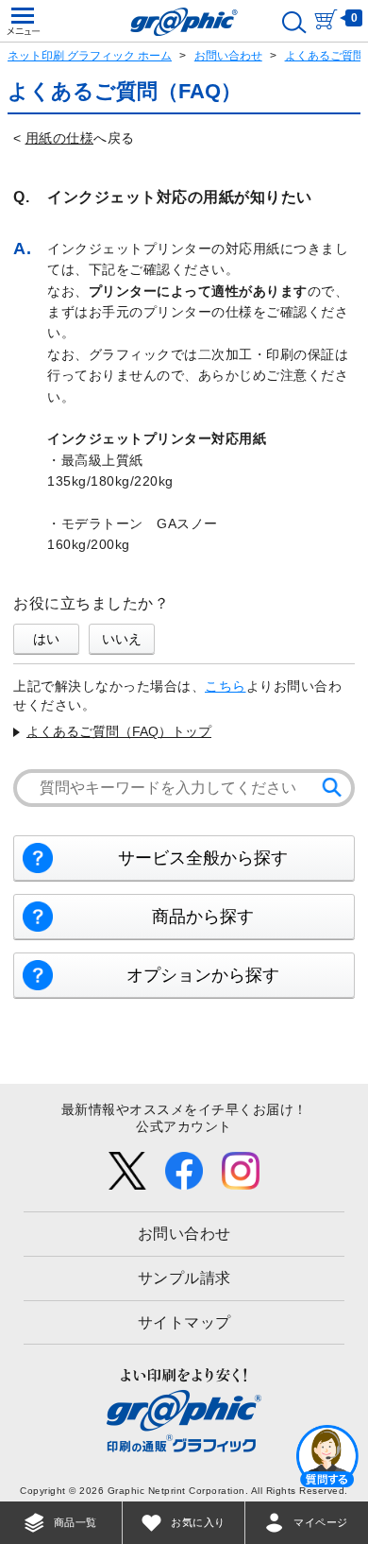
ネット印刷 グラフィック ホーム (90, 55)
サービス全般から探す (203, 858)
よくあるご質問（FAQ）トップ (118, 731)
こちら (225, 686)
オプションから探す (202, 975)
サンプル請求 (184, 1278)
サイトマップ (184, 1322)
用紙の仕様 (59, 138)
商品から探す (203, 916)
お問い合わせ (228, 55)
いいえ (122, 638)
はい (46, 638)
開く (327, 1455)
